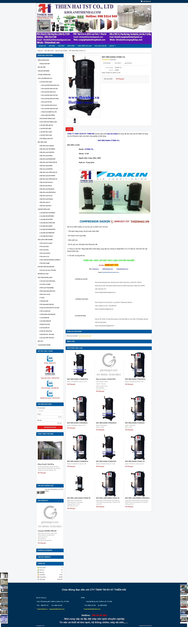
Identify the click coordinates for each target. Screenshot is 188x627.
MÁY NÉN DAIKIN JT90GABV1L (77, 423)
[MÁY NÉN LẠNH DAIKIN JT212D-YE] (108, 483)
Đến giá (39, 420)
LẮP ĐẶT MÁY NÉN (45, 128)
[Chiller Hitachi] (184, 591)
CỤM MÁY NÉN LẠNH (44, 209)
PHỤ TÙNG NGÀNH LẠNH (45, 277)
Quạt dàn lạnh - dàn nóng (47, 334)
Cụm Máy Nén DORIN (46, 226)
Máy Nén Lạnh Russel (46, 195)
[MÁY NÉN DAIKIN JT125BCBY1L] (79, 447)
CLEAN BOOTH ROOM (44, 345)
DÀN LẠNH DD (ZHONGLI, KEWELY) (50, 260)
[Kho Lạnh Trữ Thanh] (4, 588)
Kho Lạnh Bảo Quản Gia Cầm (50, 88)
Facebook (107, 63)
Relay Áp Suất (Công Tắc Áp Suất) (49, 307)
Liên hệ (111, 46)
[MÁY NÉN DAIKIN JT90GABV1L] (79, 408)
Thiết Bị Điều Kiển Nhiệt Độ (47, 314)
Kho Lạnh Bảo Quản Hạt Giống (50, 98)
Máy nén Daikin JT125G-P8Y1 (106, 379)
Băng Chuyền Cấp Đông (46, 464)
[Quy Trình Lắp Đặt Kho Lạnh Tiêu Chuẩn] (41, 496)
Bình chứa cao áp (45, 294)
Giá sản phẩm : (108, 79)
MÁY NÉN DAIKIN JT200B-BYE (106, 461)
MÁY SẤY (40, 341)
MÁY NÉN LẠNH (42, 142)
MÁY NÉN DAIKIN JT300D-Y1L (135, 461)
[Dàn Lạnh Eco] (4, 595)
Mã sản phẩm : (110, 67)
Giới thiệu (52, 46)
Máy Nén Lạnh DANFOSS (47, 152)
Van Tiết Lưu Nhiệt (45, 284)
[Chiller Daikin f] (184, 605)
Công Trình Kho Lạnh (85, 46)
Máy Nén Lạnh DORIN (46, 165)
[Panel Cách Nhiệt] (4, 600)
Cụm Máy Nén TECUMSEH (47, 212)
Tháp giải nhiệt (44, 301)
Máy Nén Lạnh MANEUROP (47, 159)
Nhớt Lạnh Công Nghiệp (47, 287)
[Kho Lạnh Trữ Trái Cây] (4, 582)
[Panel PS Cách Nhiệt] (4, 612)
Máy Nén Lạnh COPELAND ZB (48, 162)
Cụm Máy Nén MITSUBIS (47, 216)
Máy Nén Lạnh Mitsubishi (47, 189)
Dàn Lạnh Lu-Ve (44, 256)
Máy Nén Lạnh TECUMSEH (47, 149)
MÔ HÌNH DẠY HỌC (43, 273)
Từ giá (39, 414)
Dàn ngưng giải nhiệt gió (47, 304)
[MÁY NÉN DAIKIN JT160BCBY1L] (79, 365)
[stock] (184, 613)
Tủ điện (42, 297)
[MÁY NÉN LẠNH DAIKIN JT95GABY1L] (137, 483)
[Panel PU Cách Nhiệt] (4, 606)
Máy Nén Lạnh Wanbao (46, 199)
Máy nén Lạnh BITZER (46, 169)
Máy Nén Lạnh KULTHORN (47, 175)
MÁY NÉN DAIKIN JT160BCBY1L (77, 379)
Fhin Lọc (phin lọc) (45, 311)
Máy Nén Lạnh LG (45, 202)
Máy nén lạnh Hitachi (46, 185)
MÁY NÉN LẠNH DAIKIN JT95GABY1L (137, 498)
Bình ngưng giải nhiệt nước (47, 291)
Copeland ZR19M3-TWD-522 (47, 531)
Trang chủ (42, 46)
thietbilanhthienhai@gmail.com (110, 272)
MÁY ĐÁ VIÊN (42, 67)
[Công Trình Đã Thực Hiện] (4, 575)
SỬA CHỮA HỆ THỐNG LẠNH (48, 122)
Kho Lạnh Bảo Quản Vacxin (49, 105)
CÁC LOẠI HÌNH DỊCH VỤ (45, 78)
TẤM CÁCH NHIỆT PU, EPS (49, 112)
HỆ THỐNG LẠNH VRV (46, 138)
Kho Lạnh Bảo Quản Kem (49, 92)
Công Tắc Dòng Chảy (46, 331)
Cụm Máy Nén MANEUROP (47, 229)
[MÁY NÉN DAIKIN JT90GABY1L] (137, 365)
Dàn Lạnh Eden (44, 250)
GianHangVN (149, 625)
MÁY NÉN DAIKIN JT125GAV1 (135, 423)
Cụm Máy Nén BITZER (46, 219)
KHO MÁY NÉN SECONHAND (46, 266)
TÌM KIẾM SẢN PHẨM (50, 427)
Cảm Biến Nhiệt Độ (45, 321)
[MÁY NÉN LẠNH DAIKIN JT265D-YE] (79, 483)
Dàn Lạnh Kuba (44, 246)
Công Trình (71, 46)
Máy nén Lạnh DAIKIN (46, 155)
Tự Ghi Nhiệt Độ (44, 317)
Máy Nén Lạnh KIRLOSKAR (48, 192)
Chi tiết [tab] (69, 129)
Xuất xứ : (111, 70)
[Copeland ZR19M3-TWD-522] (50, 517)
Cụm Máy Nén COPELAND (47, 222)
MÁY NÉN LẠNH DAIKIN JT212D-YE (107, 498)
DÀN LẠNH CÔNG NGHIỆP (45, 239)
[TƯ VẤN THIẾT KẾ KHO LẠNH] (4, 619)
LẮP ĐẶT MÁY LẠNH (46, 132)
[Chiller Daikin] (184, 598)
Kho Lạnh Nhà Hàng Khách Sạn (50, 85)
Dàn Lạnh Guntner (45, 253)
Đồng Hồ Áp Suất (45, 324)
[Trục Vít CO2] (184, 586)
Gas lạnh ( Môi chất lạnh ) (47, 337)
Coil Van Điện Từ (44, 327)
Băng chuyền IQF (45, 63)
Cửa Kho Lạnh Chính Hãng (47, 281)
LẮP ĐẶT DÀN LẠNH (46, 135)
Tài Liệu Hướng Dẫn (44, 74)
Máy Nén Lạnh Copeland (47, 145)
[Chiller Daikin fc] (184, 619)
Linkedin (129, 63)
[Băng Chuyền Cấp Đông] (50, 450)
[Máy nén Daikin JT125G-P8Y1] (108, 365)
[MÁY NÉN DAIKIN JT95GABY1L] (108, 408)
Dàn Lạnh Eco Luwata (46, 243)
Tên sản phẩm (41, 408)
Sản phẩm (61, 46)
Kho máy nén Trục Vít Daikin (48, 270)
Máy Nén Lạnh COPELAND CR (48, 172)
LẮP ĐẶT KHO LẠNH (46, 82)
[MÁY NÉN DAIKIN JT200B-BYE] (108, 447)
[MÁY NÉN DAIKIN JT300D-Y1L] (137, 447)
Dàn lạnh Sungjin (100, 46)
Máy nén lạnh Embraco (46, 182)
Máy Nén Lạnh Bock (45, 205)
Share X (118, 63)
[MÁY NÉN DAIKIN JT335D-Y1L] (83, 86)
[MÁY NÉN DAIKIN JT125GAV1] (137, 408)
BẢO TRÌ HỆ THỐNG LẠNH (47, 118)
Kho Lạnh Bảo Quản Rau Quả (50, 108)
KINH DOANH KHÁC (43, 60)
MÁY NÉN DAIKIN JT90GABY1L (135, 379)
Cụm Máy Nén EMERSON (47, 232)
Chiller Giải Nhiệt (43, 71)
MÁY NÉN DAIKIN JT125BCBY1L (77, 461)
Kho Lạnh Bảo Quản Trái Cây (50, 95)
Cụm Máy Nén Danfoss (46, 236)
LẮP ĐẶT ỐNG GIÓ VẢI (46, 125)
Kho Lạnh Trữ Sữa (47, 102)
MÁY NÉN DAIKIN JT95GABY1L (106, 423)
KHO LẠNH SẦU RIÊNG (48, 115)
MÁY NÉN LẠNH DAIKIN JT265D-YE (78, 498)
